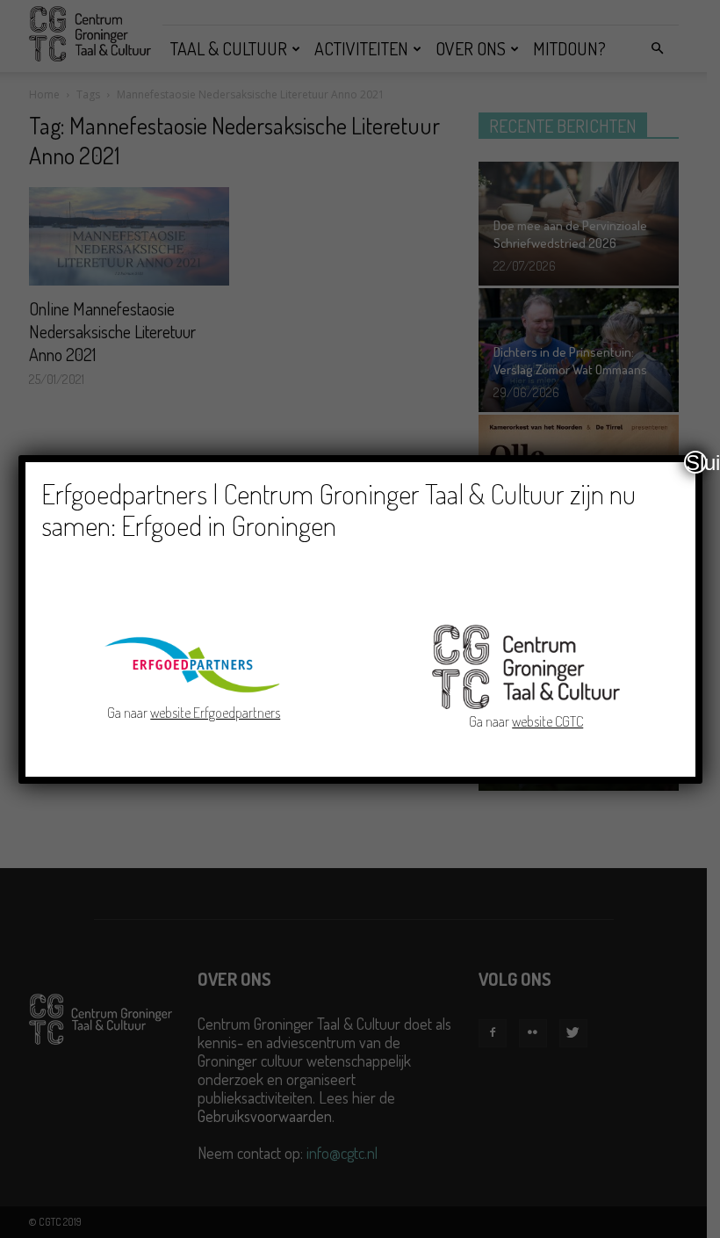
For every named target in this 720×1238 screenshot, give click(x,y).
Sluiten (696, 462)
